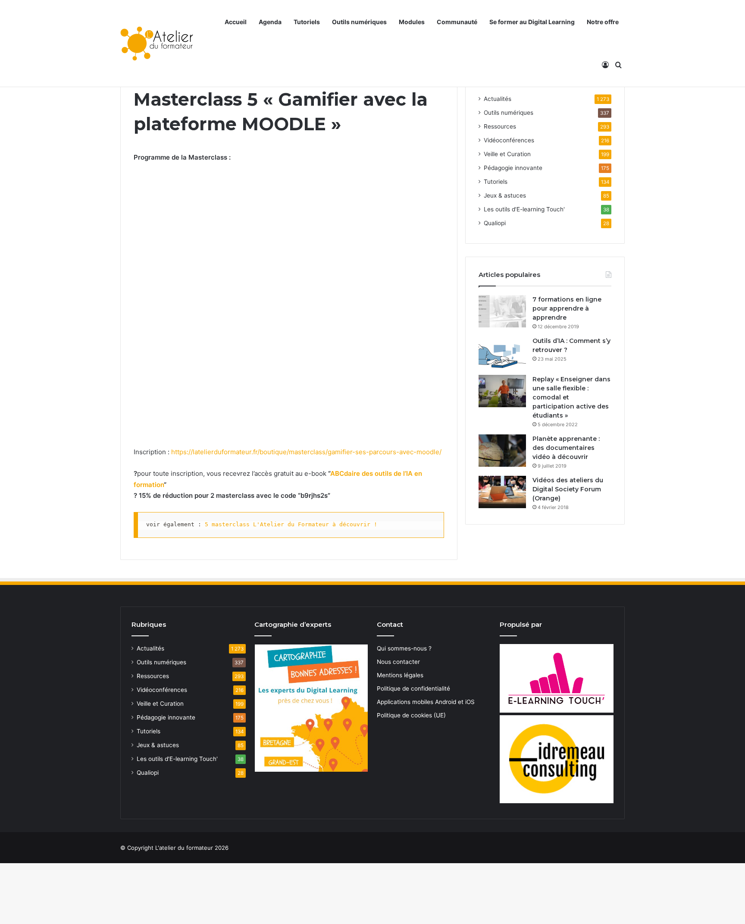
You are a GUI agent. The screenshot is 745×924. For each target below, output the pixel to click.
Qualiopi (495, 223)
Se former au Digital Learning (532, 21)
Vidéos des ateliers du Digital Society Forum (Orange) (567, 489)
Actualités (497, 98)
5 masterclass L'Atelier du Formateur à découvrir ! (291, 524)
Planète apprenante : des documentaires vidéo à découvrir (566, 448)
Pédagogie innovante (513, 167)
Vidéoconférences (509, 140)
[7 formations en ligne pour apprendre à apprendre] (502, 311)
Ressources (500, 126)
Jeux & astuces (505, 195)
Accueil (236, 21)
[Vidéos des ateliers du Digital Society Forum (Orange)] (502, 492)
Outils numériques (359, 21)
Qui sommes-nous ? (404, 648)
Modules (412, 21)
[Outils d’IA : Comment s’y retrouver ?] (502, 352)
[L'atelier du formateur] (156, 43)
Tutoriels (307, 21)
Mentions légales (400, 675)
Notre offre (603, 21)
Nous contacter (398, 661)
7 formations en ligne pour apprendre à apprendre (566, 308)
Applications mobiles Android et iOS (426, 701)
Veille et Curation (507, 154)
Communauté (457, 21)
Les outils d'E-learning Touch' (524, 209)
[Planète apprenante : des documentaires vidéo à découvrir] (502, 450)
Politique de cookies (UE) (411, 715)
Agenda (270, 21)
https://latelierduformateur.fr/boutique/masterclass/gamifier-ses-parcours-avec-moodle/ (306, 452)
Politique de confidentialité (413, 688)
